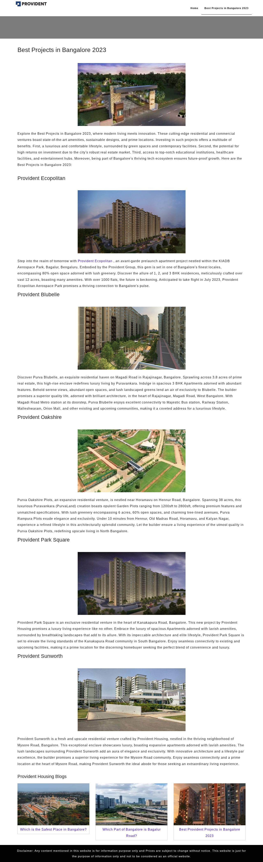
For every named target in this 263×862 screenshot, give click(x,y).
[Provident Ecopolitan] (31, 3)
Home (194, 8)
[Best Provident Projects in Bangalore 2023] (210, 804)
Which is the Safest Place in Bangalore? (53, 829)
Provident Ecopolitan (95, 261)
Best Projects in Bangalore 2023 (226, 8)
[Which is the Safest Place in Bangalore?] (53, 804)
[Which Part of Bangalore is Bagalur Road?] (131, 804)
